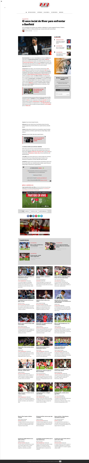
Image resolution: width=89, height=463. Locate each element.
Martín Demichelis (43, 211)
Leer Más (26, 232)
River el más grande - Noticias (63, 78)
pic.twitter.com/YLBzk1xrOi (42, 177)
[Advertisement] (36, 113)
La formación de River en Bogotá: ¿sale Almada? (43, 393)
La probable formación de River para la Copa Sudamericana (44, 439)
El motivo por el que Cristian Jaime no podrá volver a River (62, 439)
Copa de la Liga (34, 211)
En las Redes (46, 12)
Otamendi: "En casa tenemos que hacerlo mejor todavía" (61, 370)
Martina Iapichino (28, 30)
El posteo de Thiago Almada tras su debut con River (25, 439)
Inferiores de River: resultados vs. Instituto (43, 277)
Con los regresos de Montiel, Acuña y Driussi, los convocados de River (62, 246)
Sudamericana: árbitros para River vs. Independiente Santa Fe (26, 277)
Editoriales (39, 12)
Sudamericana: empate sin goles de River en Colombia (43, 371)
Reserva (19, 420)
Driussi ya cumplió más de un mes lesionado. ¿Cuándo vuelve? (25, 370)
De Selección (57, 305)
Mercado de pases (40, 327)
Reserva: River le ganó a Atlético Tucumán (25, 417)
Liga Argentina (33, 242)
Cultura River (54, 12)
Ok (60, 461)
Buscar (61, 12)
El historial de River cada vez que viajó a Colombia (44, 417)
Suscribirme (62, 89)
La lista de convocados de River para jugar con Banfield (39, 139)
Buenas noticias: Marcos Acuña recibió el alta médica (26, 324)
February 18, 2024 (43, 180)
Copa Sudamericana (22, 351)
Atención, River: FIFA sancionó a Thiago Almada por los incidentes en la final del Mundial (63, 301)
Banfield (27, 211)
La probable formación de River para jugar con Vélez (25, 301)
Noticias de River (31, 12)
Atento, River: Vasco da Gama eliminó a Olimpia (26, 348)
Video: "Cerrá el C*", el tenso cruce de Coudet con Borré (26, 393)
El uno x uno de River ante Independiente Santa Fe (60, 348)
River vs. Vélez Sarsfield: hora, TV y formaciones (36, 245)
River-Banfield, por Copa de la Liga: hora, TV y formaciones (38, 91)
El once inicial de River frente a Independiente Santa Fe (42, 348)
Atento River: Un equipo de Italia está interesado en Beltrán (44, 324)
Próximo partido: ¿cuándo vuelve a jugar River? (35, 256)
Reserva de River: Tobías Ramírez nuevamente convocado (62, 417)
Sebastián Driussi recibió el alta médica (43, 301)
